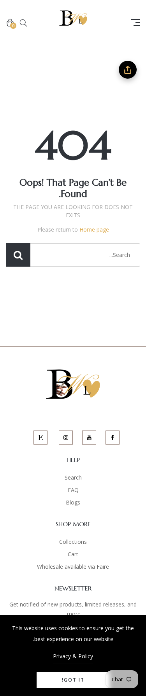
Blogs (73, 502)
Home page (94, 229)
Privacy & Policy (73, 656)
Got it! (73, 680)
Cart (73, 554)
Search (73, 477)
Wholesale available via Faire (73, 566)
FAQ (73, 490)
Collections (73, 541)
